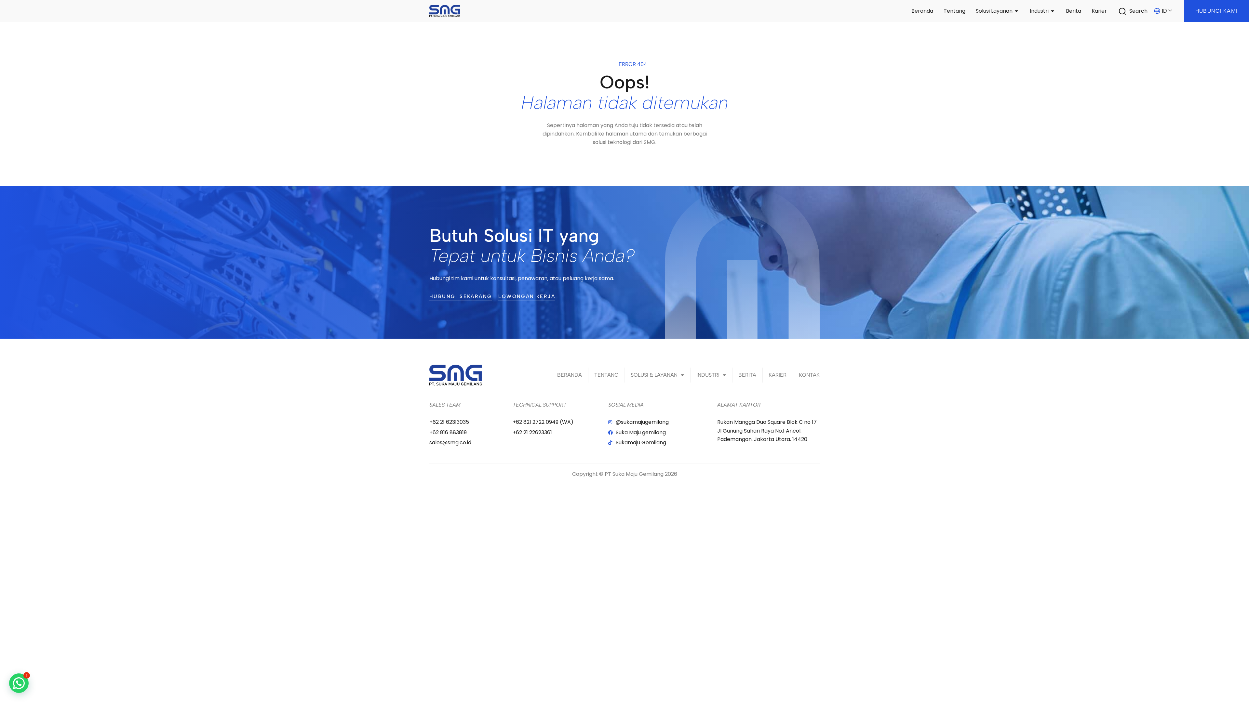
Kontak (809, 375)
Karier (777, 375)
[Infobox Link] (1136, 11)
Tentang (606, 375)
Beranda (569, 375)
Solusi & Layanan (654, 375)
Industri (707, 375)
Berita (747, 375)
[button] (19, 683)
